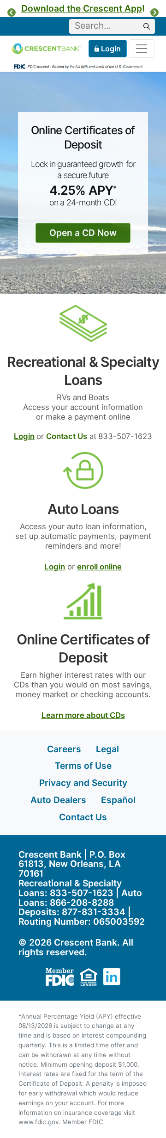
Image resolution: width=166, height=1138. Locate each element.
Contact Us (83, 817)
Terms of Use (83, 765)
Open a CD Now (83, 232)
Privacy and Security (83, 782)
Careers (64, 749)
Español (118, 799)
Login (111, 48)
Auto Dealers (58, 799)
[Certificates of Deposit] (83, 600)
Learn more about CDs (83, 715)
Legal (107, 749)
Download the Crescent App (81, 8)
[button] (11, 12)
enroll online (99, 566)
